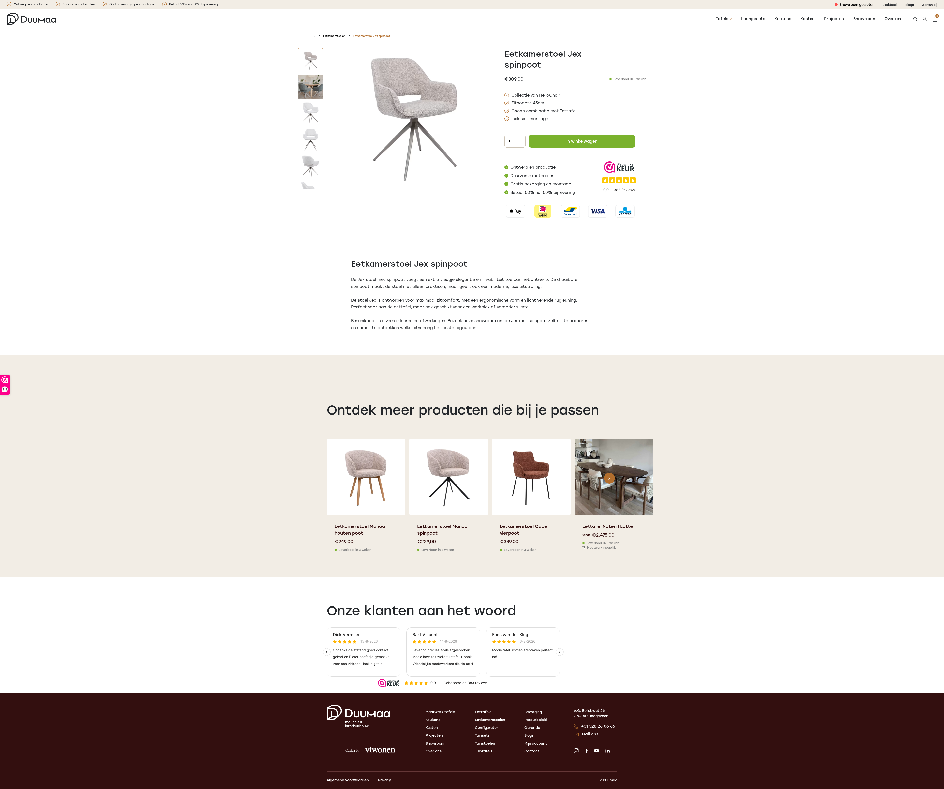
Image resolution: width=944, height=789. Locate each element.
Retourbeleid (535, 719)
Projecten (834, 18)
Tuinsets (482, 735)
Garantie (532, 727)
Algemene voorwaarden (348, 780)
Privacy (384, 780)
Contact (531, 751)
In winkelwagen (581, 141)
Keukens (782, 18)
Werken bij (929, 5)
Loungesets (753, 18)
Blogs (909, 5)
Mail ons (590, 733)
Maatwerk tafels (440, 711)
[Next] (609, 478)
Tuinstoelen (485, 743)
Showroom (864, 18)
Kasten (807, 18)
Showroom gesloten (857, 4)
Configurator (486, 727)
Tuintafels (483, 751)
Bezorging (533, 711)
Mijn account (535, 743)
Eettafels (483, 711)
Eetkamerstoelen (334, 36)
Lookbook (890, 5)
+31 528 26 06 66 (598, 726)
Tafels (722, 18)
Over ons (893, 18)
